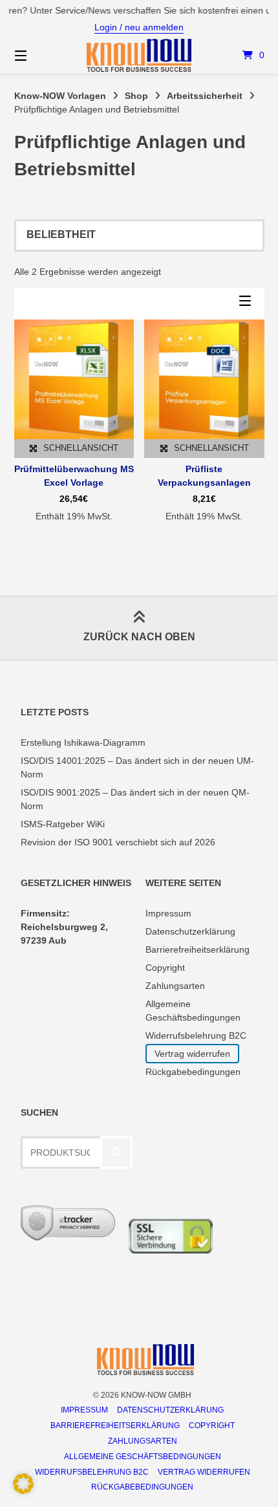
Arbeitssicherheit (204, 96)
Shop (136, 96)
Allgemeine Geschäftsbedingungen (142, 1456)
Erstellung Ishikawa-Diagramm (83, 742)
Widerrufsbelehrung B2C (195, 1035)
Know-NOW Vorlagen (60, 96)
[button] (23, 1483)
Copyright (165, 967)
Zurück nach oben (139, 636)
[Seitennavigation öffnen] (39, 55)
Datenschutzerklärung (190, 931)
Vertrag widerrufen (192, 1053)
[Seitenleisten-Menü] (248, 304)
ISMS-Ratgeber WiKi (63, 824)
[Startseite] (139, 55)
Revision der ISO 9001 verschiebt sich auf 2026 (118, 842)
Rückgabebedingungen (193, 1072)
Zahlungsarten (175, 986)
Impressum (168, 913)
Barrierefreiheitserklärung (197, 949)
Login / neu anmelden (139, 27)
